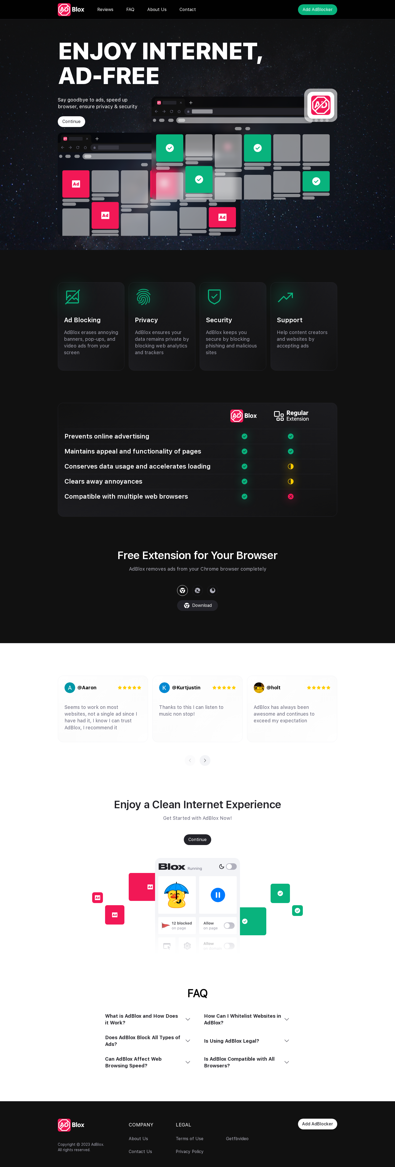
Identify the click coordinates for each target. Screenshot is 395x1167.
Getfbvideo (237, 1139)
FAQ (130, 9)
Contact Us (140, 1152)
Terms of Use (189, 1139)
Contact (187, 9)
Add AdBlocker (318, 9)
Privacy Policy (190, 1152)
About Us (157, 9)
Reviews (105, 9)
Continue (71, 121)
